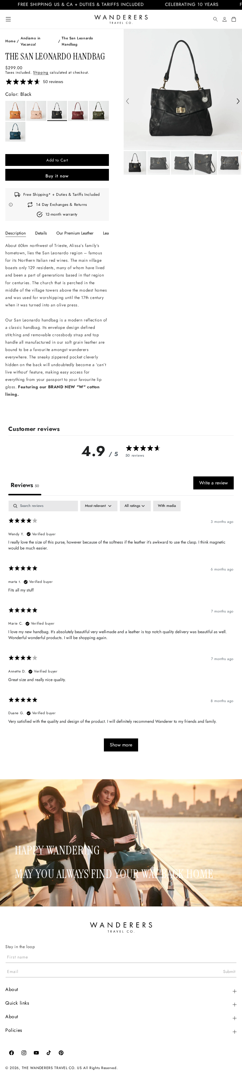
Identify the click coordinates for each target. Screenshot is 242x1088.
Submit (229, 971)
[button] (8, 19)
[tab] (15, 233)
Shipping (40, 72)
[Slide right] (238, 102)
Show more (121, 744)
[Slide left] (127, 102)
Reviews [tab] (25, 485)
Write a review (213, 482)
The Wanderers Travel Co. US (52, 1068)
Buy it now (57, 176)
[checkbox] (167, 506)
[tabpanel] (57, 327)
